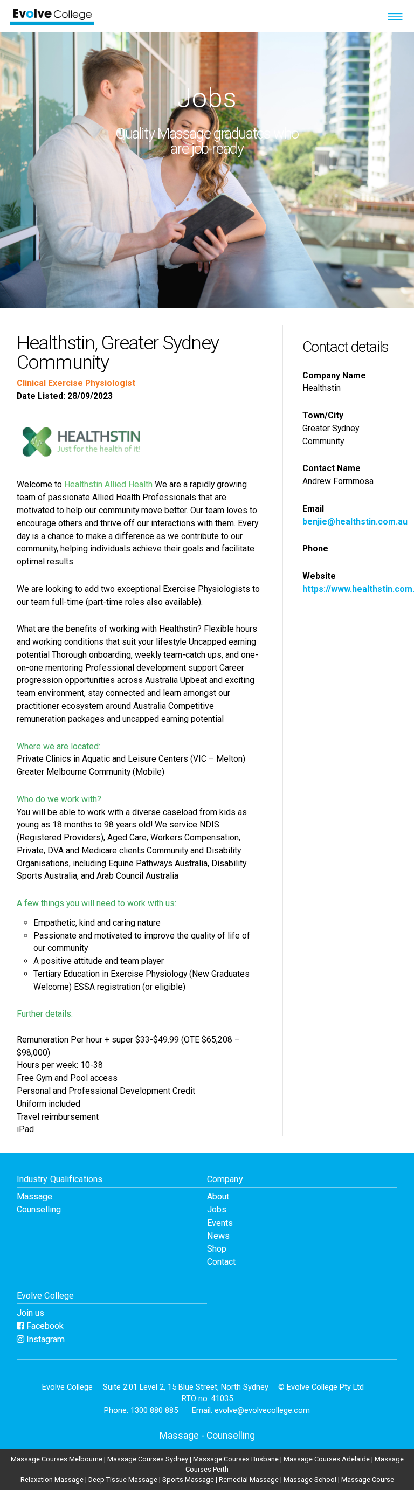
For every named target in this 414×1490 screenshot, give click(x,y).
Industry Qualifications (59, 1179)
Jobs (216, 1209)
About (218, 1196)
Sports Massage (188, 1479)
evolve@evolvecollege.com (262, 1410)
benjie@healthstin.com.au (355, 521)
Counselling (39, 1209)
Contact (221, 1262)
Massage (34, 1196)
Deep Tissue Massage (122, 1479)
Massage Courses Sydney (147, 1459)
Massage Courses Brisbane (236, 1459)
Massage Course (367, 1479)
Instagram (44, 1339)
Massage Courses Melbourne (56, 1459)
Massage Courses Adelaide (327, 1459)
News (218, 1236)
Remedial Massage (249, 1479)
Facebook (44, 1326)
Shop (216, 1249)
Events (220, 1223)
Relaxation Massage (52, 1479)
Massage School (310, 1479)
